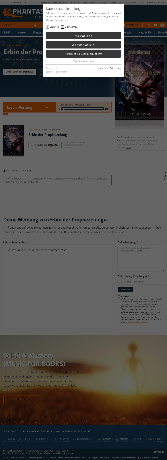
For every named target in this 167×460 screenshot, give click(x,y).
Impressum (103, 68)
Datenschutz (115, 68)
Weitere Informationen (83, 61)
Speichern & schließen (83, 44)
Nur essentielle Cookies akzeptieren (83, 53)
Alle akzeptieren (83, 35)
